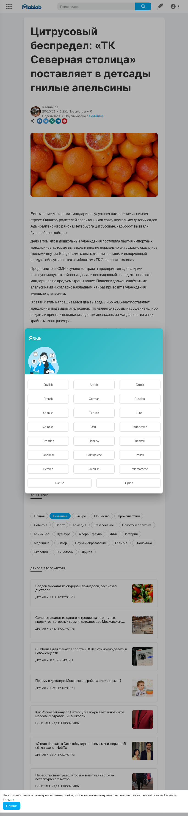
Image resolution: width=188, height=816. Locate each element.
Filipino (128, 483)
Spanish (48, 413)
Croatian (48, 441)
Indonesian (140, 427)
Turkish (94, 413)
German (94, 399)
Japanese (48, 455)
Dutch (140, 384)
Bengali (140, 441)
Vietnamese (140, 469)
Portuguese (94, 455)
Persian (48, 469)
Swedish (94, 469)
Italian (140, 455)
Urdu (94, 427)
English (48, 384)
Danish (59, 483)
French (48, 399)
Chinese (48, 427)
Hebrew (94, 441)
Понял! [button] (11, 806)
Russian (140, 399)
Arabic (94, 384)
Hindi (139, 413)
